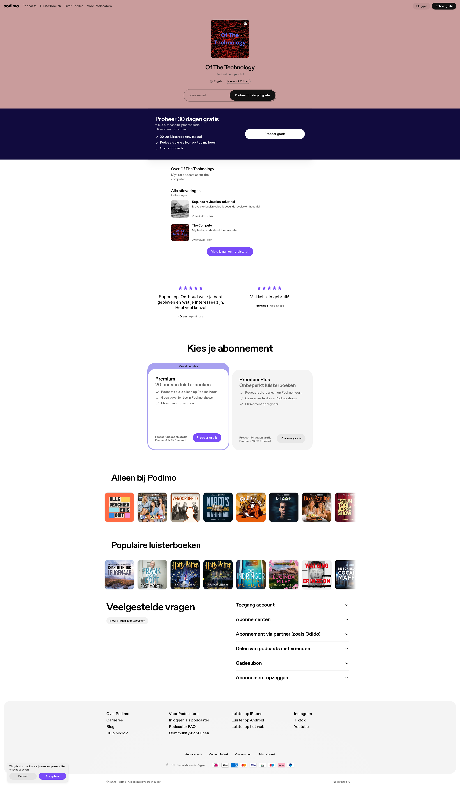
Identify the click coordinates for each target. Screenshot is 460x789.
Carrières (114, 720)
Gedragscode (193, 754)
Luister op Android (247, 720)
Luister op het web (247, 726)
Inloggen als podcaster (189, 720)
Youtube (301, 726)
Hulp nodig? (117, 733)
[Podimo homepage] (11, 6)
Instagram (303, 713)
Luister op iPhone (246, 713)
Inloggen (421, 6)
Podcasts (29, 6)
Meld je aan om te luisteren (230, 252)
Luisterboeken (50, 6)
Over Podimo (74, 6)
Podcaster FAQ (182, 726)
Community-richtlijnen (189, 733)
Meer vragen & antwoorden (127, 620)
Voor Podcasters (99, 6)
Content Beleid (218, 754)
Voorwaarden (243, 754)
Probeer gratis (444, 6)
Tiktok (300, 720)
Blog (110, 726)
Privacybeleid (266, 754)
